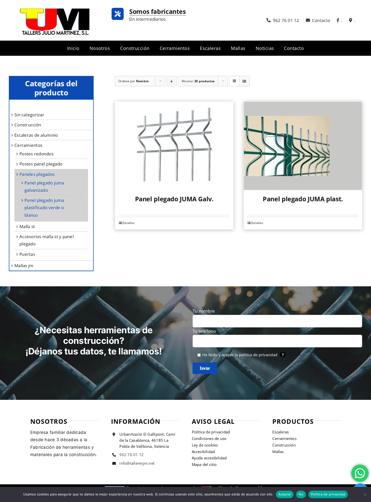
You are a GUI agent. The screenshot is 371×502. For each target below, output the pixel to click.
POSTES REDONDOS (36, 154)
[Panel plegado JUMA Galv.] (174, 146)
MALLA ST (27, 226)
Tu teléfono (204, 331)
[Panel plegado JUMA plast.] (303, 146)
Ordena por (133, 81)
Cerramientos (28, 145)
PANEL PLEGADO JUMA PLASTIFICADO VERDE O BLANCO (44, 207)
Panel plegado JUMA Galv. (174, 198)
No (301, 494)
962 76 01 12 (131, 454)
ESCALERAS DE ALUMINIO (36, 135)
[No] (364, 494)
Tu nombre (204, 311)
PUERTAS (27, 254)
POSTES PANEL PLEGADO (40, 164)
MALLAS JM (23, 265)
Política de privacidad (328, 494)
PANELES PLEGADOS (37, 174)
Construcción (27, 125)
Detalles (128, 223)
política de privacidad (258, 354)
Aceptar (284, 494)
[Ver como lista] (244, 81)
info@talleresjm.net (136, 463)
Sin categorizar (29, 115)
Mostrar (198, 81)
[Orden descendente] (172, 81)
